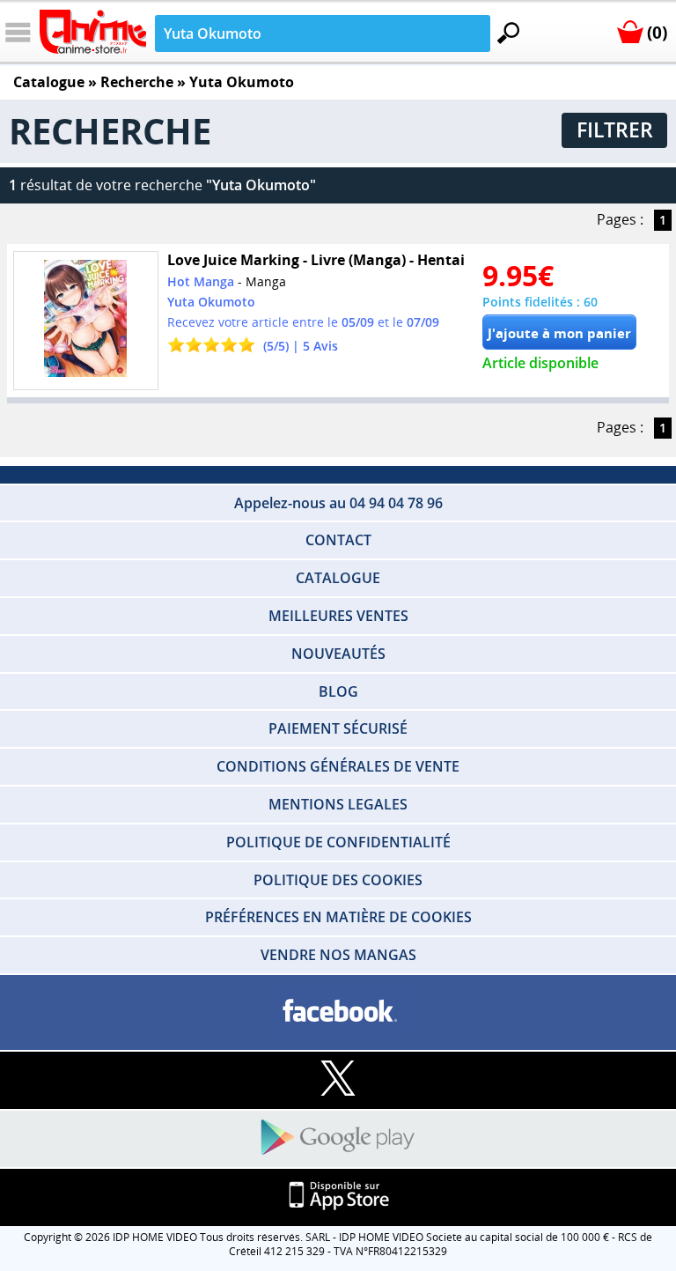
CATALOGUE (338, 577)
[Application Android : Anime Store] (338, 1138)
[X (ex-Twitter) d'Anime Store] (338, 1079)
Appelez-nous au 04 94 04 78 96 (338, 503)
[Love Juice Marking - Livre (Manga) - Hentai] (86, 320)
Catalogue (48, 82)
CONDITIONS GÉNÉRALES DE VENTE (338, 766)
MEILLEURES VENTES (338, 615)
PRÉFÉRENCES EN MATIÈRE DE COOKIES (338, 917)
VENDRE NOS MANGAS (338, 954)
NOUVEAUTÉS (338, 653)
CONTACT (338, 540)
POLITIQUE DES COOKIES (338, 880)
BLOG (338, 691)
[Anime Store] (93, 32)
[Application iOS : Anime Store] (338, 1196)
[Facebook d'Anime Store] (338, 1011)
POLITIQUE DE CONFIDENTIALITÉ (338, 842)
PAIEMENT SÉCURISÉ (338, 728)
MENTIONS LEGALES (338, 804)
